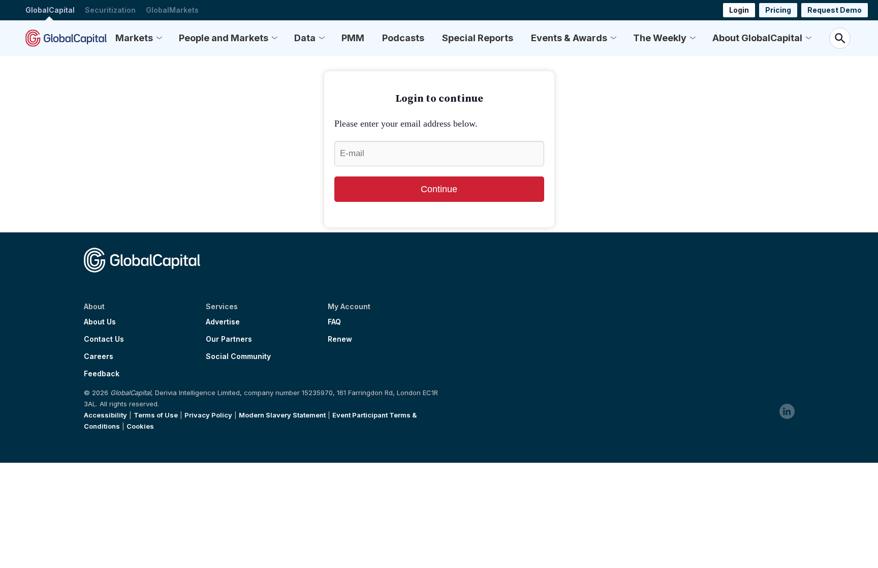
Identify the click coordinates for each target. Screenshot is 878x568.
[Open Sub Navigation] (159, 38)
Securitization (110, 10)
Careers (98, 356)
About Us (100, 321)
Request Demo (834, 10)
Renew (340, 339)
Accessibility (105, 415)
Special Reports (477, 38)
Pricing (778, 10)
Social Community (238, 356)
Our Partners (229, 339)
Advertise (223, 321)
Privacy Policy (208, 415)
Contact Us (104, 339)
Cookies (140, 426)
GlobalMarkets (172, 10)
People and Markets (223, 38)
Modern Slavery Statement (282, 415)
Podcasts (403, 38)
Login (739, 10)
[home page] (66, 38)
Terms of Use (156, 415)
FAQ (334, 321)
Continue (439, 189)
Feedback (101, 373)
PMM (352, 38)
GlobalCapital (50, 10)
